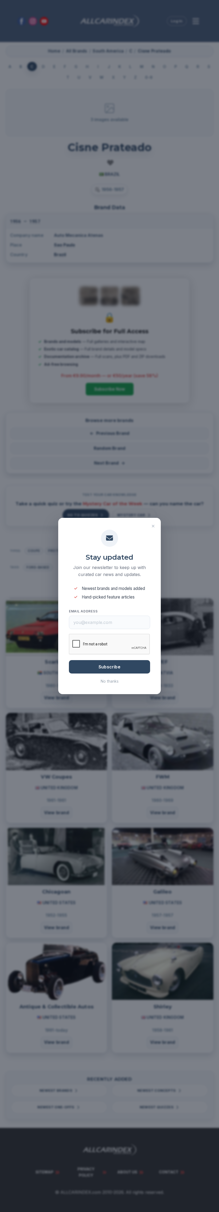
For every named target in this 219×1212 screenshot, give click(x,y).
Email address (83, 611)
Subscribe (109, 666)
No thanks (110, 681)
